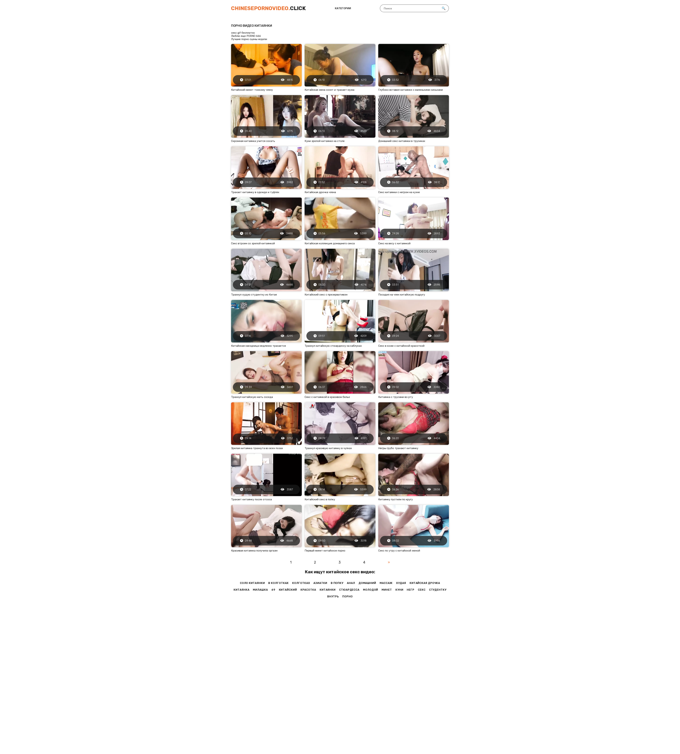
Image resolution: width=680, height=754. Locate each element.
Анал (351, 583)
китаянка (241, 589)
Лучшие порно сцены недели (249, 39)
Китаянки (328, 589)
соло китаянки (252, 583)
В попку (337, 583)
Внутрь (333, 596)
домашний (367, 583)
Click (268, 8)
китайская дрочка (425, 583)
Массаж (386, 583)
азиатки (320, 583)
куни (399, 589)
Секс (422, 589)
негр (410, 589)
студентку (437, 589)
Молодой (370, 589)
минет (387, 589)
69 (273, 589)
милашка (260, 589)
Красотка (308, 589)
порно (347, 596)
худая (401, 583)
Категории (343, 8)
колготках (301, 583)
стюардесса (349, 589)
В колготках (278, 583)
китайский (288, 589)
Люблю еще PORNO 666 (246, 36)
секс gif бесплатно (243, 32)
